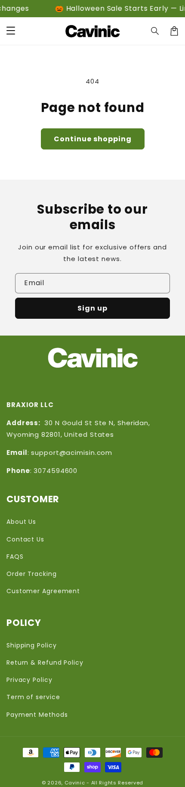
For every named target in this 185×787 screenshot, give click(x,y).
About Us (21, 521)
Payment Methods (37, 714)
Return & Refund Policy (44, 662)
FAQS (15, 556)
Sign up (92, 308)
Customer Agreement (43, 591)
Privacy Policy (29, 679)
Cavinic (75, 782)
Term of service (33, 697)
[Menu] (10, 31)
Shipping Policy (31, 645)
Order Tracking (31, 573)
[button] (155, 31)
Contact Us (25, 539)
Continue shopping (93, 139)
